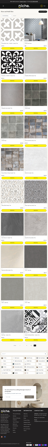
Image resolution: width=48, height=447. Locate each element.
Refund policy (27, 426)
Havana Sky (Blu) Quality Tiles (30, 140)
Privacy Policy (27, 420)
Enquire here (23, 1)
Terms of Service (27, 424)
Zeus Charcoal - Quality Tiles (7, 237)
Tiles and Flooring (16, 413)
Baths (14, 430)
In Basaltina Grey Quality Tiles (7, 108)
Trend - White (27, 302)
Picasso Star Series (28, 43)
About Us (26, 416)
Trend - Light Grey (5, 302)
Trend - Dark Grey (28, 270)
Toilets (14, 432)
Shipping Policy (27, 422)
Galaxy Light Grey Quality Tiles (30, 205)
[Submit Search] (45, 354)
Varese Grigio (4, 140)
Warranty (26, 413)
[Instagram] (2, 437)
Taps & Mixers (16, 422)
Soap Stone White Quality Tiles (7, 270)
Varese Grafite (27, 108)
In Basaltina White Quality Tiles (30, 75)
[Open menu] (3, 6)
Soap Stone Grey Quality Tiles (30, 237)
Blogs (25, 418)
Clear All (14, 15)
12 (31, 345)
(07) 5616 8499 (34, 1)
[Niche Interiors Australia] (24, 6)
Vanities (14, 416)
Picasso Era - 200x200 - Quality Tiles (8, 75)
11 (26, 345)
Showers (14, 428)
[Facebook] (5, 437)
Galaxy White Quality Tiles (6, 205)
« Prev (15, 345)
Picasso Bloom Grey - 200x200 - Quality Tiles (10, 43)
